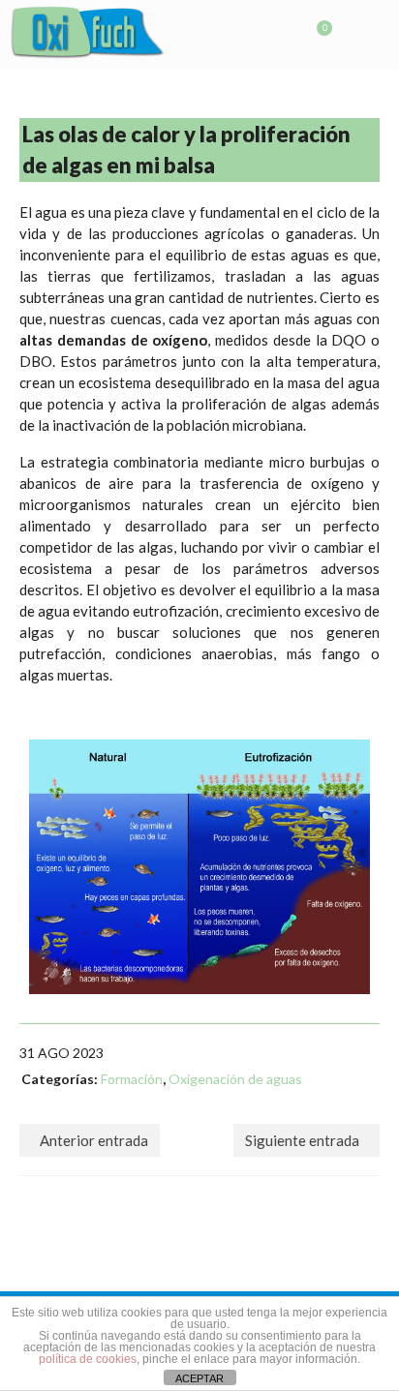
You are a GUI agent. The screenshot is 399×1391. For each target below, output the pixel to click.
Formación (132, 1079)
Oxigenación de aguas (235, 1079)
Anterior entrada (94, 1140)
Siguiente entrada (302, 1140)
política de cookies (88, 1359)
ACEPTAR (199, 1378)
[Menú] (365, 36)
